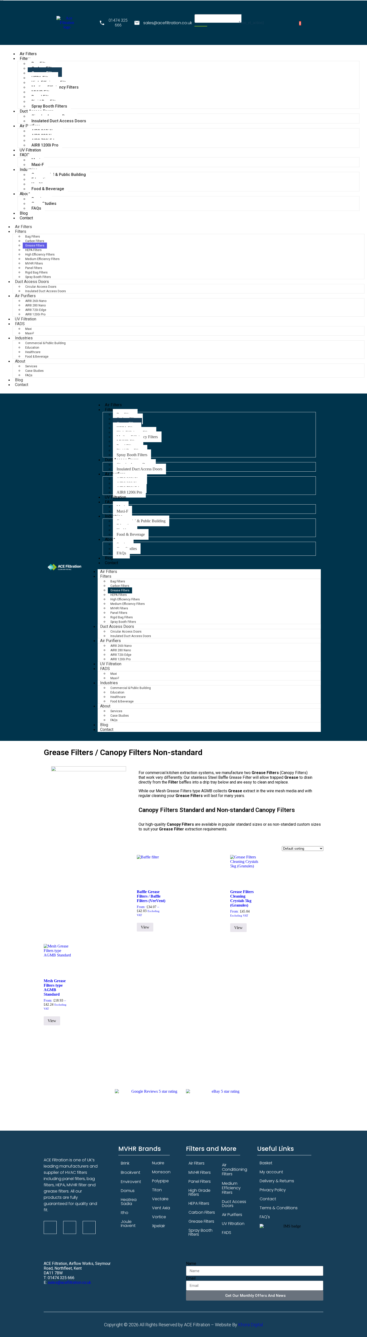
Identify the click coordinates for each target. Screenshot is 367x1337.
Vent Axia (161, 1208)
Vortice (159, 1217)
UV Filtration (233, 1223)
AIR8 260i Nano (35, 301)
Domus (128, 1191)
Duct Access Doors (32, 281)
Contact (26, 218)
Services (31, 366)
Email (190, 1278)
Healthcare (32, 352)
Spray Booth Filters (200, 1232)
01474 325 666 (118, 22)
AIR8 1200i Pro (44, 145)
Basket (266, 1163)
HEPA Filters (33, 250)
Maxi (28, 329)
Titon (157, 1190)
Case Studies (34, 371)
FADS (24, 154)
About (25, 193)
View (145, 927)
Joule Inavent (128, 1223)
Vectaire (160, 1199)
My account (271, 1172)
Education (32, 347)
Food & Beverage (47, 188)
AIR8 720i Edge (35, 310)
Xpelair (158, 1226)
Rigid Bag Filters (36, 272)
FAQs (36, 208)
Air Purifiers (25, 295)
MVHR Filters (34, 263)
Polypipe (160, 1181)
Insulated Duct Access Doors (58, 121)
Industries (24, 338)
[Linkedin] (69, 1227)
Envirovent (131, 1182)
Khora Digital (250, 1324)
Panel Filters (33, 268)
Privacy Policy (273, 1190)
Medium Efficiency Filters (42, 259)
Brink (125, 1163)
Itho (124, 1212)
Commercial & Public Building (58, 174)
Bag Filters (32, 236)
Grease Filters (34, 245)
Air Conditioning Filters (234, 1169)
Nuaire (158, 1163)
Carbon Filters (34, 241)
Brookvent (130, 1172)
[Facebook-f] (50, 1227)
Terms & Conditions (279, 1208)
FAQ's (265, 1217)
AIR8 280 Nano (35, 305)
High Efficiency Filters (40, 254)
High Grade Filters (199, 1192)
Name (191, 1263)
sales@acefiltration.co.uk (167, 23)
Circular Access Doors (40, 286)
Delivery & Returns (277, 1181)
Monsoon (161, 1172)
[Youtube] (89, 1227)
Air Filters (196, 1163)
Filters (25, 58)
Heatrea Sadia (129, 1201)
